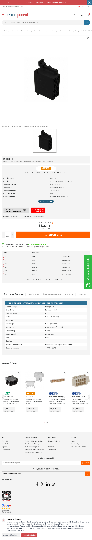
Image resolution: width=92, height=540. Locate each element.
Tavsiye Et (16, 216)
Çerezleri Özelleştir (11, 535)
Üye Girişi (5, 441)
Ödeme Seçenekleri (52, 294)
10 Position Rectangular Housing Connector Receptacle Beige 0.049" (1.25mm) (80, 401)
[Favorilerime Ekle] (19, 373)
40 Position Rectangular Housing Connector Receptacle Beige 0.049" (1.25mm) (57, 401)
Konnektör (20, 31)
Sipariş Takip (75, 444)
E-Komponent (8, 31)
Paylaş (6, 216)
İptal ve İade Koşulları (32, 447)
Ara (87, 22)
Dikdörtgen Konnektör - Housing (37, 31)
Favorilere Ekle (39, 216)
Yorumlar (69, 294)
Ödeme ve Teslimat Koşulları (34, 450)
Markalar (51, 447)
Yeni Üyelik (5, 444)
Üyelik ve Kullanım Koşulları (34, 441)
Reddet (19, 528)
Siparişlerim (6, 450)
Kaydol (87, 463)
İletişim (73, 441)
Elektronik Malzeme (54, 441)
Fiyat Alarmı (27, 216)
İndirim (50, 444)
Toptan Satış (52, 450)
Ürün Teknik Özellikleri (13, 294)
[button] (8, 2)
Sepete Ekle (55, 234)
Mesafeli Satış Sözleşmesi (33, 444)
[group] (46, 80)
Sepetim (4, 447)
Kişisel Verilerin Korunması (33, 452)
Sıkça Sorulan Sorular (78, 447)
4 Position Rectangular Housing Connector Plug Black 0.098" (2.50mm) (11, 401)
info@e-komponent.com (14, 7)
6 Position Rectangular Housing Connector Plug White (34, 401)
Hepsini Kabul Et (29, 535)
